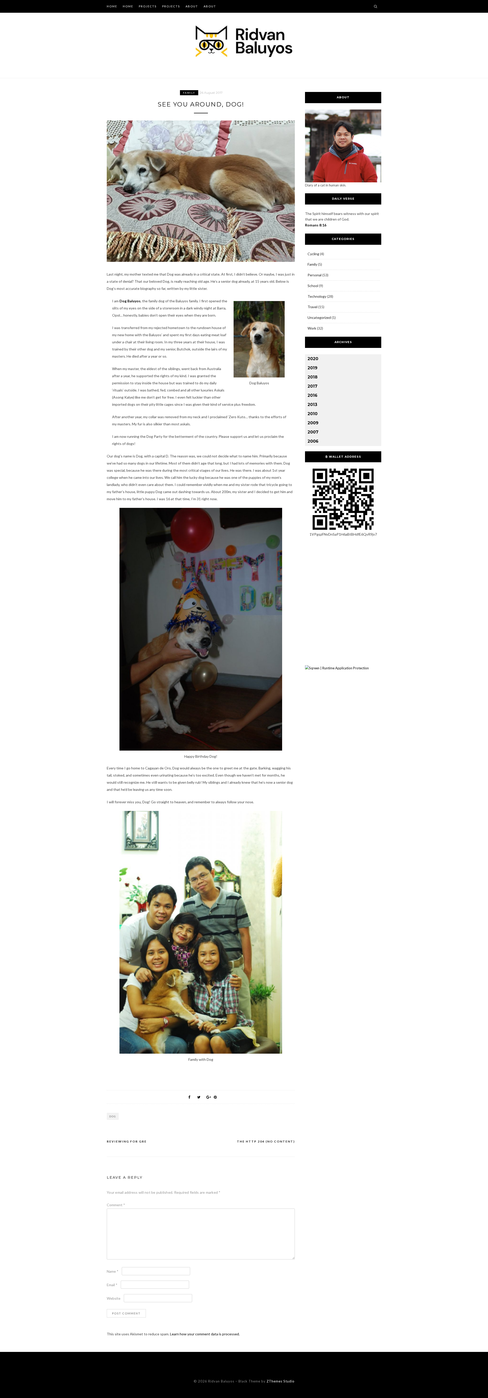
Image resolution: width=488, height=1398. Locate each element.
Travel (312, 307)
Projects (148, 6)
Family (189, 92)
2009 (313, 422)
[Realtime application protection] (337, 668)
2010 (312, 413)
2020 (313, 358)
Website (113, 1298)
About (192, 6)
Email (112, 1285)
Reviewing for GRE (127, 1141)
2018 (312, 377)
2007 (313, 432)
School (313, 285)
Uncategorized (319, 317)
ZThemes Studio (281, 1381)
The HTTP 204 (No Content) (266, 1141)
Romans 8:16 (315, 225)
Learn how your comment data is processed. (205, 1334)
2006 (313, 441)
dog (112, 1116)
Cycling (313, 254)
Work (312, 328)
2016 (312, 395)
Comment (116, 1205)
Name (112, 1271)
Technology (317, 296)
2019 (312, 367)
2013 (312, 404)
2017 (312, 386)
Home (112, 6)
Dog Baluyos (130, 301)
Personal (315, 275)
